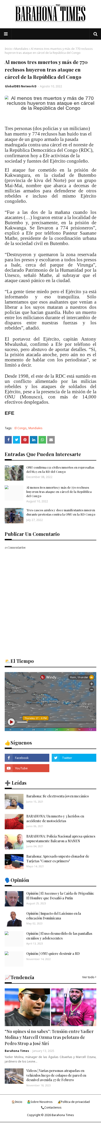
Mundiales (21, 49)
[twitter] (74, 758)
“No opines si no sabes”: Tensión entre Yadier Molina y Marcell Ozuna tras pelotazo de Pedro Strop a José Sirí (49, 1037)
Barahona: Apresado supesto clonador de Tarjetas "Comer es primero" (57, 858)
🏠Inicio (17, 1102)
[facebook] (27, 758)
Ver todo (88, 977)
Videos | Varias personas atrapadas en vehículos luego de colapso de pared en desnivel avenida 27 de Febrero (56, 1075)
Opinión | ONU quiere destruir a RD (53, 953)
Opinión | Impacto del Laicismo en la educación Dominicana (53, 915)
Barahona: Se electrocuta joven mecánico (57, 796)
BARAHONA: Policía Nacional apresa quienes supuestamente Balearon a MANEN (60, 838)
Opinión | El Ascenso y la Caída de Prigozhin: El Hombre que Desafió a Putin (60, 895)
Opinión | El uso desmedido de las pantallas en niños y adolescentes (59, 935)
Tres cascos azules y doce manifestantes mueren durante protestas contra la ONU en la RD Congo (60, 512)
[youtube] (27, 768)
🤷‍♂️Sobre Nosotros (40, 1102)
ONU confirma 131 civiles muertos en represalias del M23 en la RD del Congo (60, 469)
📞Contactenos (51, 1107)
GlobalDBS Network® (21, 86)
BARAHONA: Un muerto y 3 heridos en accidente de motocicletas (55, 818)
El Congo (21, 428)
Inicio (8, 49)
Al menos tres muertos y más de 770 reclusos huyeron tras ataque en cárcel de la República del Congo (59, 491)
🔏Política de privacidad (73, 1102)
